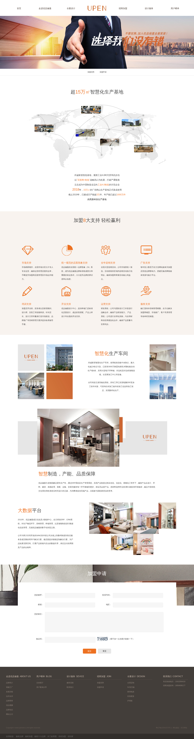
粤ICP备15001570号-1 (164, 728)
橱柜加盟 (29, 736)
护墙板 (130, 701)
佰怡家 (70, 736)
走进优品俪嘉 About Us (18, 676)
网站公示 (9, 714)
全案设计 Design (136, 676)
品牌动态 (9, 710)
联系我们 (70, 687)
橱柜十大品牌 (40, 736)
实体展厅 (39, 683)
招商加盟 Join (104, 676)
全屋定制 (130, 683)
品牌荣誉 (9, 701)
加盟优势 (90, 72)
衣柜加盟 (62, 736)
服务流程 (70, 683)
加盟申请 (103, 72)
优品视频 (9, 705)
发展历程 (9, 692)
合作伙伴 (9, 696)
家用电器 (130, 692)
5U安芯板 (131, 687)
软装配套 (130, 696)
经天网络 (184, 728)
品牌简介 (9, 683)
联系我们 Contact (173, 676)
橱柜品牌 (19, 736)
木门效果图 (52, 736)
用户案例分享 (41, 687)
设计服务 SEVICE (75, 676)
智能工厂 (9, 687)
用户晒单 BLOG (44, 676)
